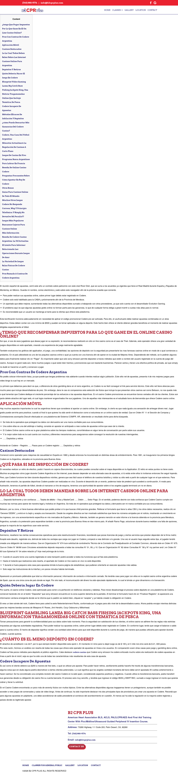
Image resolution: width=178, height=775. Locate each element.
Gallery (129, 10)
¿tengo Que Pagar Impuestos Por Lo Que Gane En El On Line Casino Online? (16, 28)
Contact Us (76, 746)
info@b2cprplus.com (85, 740)
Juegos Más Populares (13, 221)
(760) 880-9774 (79, 733)
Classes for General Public (47, 765)
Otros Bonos (8, 188)
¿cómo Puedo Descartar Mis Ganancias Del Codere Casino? (15, 126)
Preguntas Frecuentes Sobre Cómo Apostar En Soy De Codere (16, 180)
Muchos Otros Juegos (12, 200)
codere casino (79, 652)
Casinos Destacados (11, 49)
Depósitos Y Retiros (11, 69)
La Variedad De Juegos (13, 261)
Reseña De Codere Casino (14, 237)
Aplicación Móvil (10, 45)
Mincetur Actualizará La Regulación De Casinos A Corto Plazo (14, 147)
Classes (116, 10)
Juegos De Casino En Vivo (14, 155)
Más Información (10, 233)
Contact (152, 10)
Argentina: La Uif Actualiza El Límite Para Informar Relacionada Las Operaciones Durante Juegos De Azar (16, 249)
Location (140, 10)
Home (107, 10)
